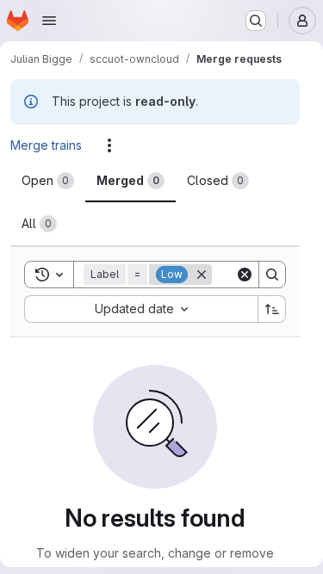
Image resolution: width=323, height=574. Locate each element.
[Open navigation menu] (49, 20)
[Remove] (201, 274)
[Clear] (244, 274)
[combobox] (141, 309)
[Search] (272, 274)
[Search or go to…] (255, 20)
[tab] (47, 180)
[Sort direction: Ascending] (272, 309)
